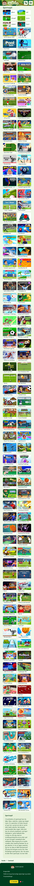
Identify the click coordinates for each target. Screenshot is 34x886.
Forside (3, 860)
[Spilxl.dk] (10, 3)
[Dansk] (21, 881)
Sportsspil (11, 860)
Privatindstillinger (8, 876)
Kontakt (15, 881)
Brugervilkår (6, 871)
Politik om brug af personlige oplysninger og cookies (17, 874)
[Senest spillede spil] (26, 3)
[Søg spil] (31, 3)
